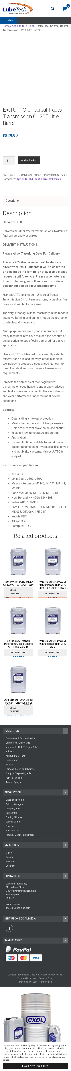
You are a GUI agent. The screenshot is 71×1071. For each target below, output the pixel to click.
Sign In (9, 852)
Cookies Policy (46, 978)
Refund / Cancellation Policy (20, 835)
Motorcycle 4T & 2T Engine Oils (21, 747)
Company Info (12, 808)
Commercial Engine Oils (18, 743)
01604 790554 (13, 904)
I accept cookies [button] (35, 1066)
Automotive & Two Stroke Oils (20, 738)
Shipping (10, 826)
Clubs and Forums (15, 800)
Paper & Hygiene (14, 778)
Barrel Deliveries (51, 179)
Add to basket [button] (52, 593)
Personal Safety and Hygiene (20, 769)
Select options (14, 592)
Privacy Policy (12, 830)
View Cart (10, 861)
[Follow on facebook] (9, 928)
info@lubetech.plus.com (18, 908)
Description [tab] (12, 200)
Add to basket (29, 160)
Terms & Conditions (27, 978)
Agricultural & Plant (23, 25)
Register (10, 857)
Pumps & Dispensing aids (18, 773)
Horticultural (12, 760)
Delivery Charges (14, 804)
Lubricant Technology (18, 974)
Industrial (10, 751)
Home (6, 25)
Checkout (10, 866)
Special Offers (13, 821)
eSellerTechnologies (41, 982)
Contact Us (11, 813)
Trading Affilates (14, 817)
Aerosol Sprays (13, 782)
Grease (9, 764)
